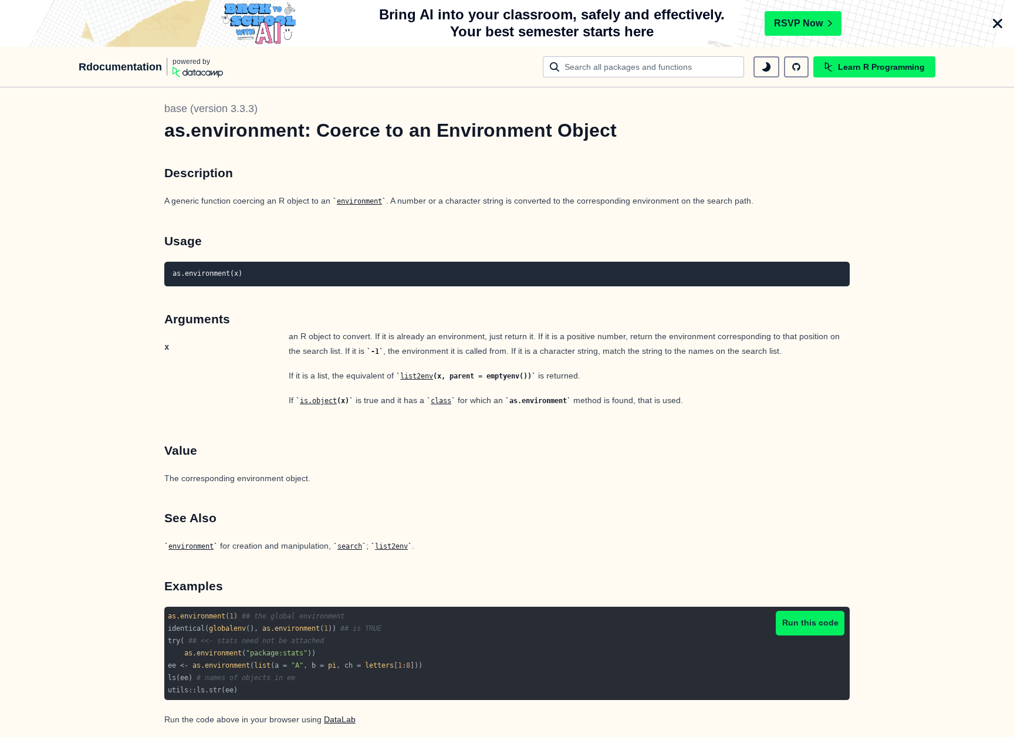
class (441, 401)
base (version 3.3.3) (211, 108)
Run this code (810, 622)
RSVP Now (798, 23)
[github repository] (796, 66)
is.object (318, 401)
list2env (416, 376)
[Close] (997, 23)
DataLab (340, 719)
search (349, 546)
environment (359, 201)
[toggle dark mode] (766, 66)
